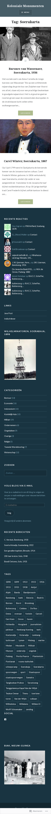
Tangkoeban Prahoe (15, 683)
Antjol (34, 587)
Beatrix (40, 597)
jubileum (9, 629)
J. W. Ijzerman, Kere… (21, 262)
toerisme (36, 693)
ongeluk (32, 651)
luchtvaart (10, 640)
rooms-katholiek (25, 661)
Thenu (25, 693)
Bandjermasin (29, 592)
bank (20, 597)
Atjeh (8, 592)
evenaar (18, 613)
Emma (8, 613)
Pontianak (10, 661)
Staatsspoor (34, 672)
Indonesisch (9, 409)
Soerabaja (25, 667)
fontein (28, 613)
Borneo (9, 603)
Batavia (29, 597)
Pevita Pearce (22, 656)
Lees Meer (25, 113)
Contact (33, 234)
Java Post (8, 313)
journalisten (35, 624)
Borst (18, 603)
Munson (9, 651)
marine (41, 640)
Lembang (36, 635)
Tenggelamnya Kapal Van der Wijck (21, 688)
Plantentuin (38, 656)
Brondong (29, 603)
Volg (9, 513)
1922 (25, 582)
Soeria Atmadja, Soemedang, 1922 (18, 545)
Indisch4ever (10, 319)
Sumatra (30, 677)
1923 (33, 582)
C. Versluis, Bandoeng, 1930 (16, 540)
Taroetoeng (32, 683)
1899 (16, 582)
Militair (7, 420)
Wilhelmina (11, 704)
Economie (8, 403)
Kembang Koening (25, 629)
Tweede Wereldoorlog (14, 447)
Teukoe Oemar (12, 693)
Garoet (39, 613)
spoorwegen (11, 672)
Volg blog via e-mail (18, 485)
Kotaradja (24, 635)
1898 (8, 582)
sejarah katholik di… (20, 255)
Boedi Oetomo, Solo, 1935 (15, 561)
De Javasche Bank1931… (22, 269)
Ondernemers (10, 425)
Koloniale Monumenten (25, 6)
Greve (21, 619)
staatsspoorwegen (14, 677)
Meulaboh (20, 645)
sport (23, 672)
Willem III (36, 704)
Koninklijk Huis (10, 414)
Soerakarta (39, 667)
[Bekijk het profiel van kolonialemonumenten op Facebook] (5, 719)
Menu (27, 12)
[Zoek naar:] (25, 473)
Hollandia (10, 624)
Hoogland (22, 624)
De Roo (33, 608)
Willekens (23, 704)
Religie (7, 441)
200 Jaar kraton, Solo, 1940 (16, 556)
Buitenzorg (11, 608)
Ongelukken (9, 431)
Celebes (23, 608)
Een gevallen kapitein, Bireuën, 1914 (19, 551)
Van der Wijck (20, 698)
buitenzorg (17, 283)
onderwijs (21, 651)
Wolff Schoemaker (14, 709)
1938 (25, 587)
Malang (31, 640)
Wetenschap (9, 452)
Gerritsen (10, 619)
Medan (9, 645)
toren (8, 698)
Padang (9, 656)
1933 (8, 587)
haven (30, 619)
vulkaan (33, 698)
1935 (16, 587)
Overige (7, 436)
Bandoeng (10, 597)
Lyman (21, 640)
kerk (39, 629)
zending (29, 709)
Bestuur (7, 398)
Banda (17, 592)
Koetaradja (11, 635)
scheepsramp (11, 667)
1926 (41, 582)
